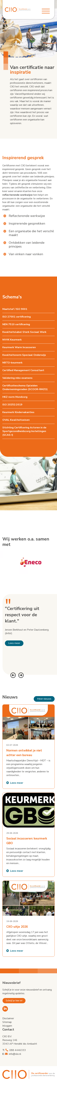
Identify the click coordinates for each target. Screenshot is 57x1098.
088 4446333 (17, 1050)
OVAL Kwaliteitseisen (16, 420)
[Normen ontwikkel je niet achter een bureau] (28, 747)
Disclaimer (8, 1018)
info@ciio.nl (15, 1054)
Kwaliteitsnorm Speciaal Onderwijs (24, 355)
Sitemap (7, 1022)
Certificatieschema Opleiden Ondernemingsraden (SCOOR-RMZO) (25, 387)
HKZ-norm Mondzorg (14, 397)
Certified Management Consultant (23, 370)
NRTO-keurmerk (12, 362)
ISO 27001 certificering (16, 316)
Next (20, 674)
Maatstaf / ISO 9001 (14, 309)
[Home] (17, 10)
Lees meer (14, 643)
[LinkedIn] (5, 1009)
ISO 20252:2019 (12, 404)
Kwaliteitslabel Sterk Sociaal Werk (24, 332)
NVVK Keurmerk (12, 339)
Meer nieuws (44, 699)
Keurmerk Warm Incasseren (19, 347)
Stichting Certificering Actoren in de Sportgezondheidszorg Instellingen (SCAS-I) (24, 431)
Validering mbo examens (17, 378)
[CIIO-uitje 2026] (28, 919)
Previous (12, 674)
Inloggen (7, 1026)
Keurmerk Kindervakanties (18, 412)
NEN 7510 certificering (16, 324)
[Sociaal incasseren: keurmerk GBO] (28, 835)
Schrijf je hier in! (14, 1000)
